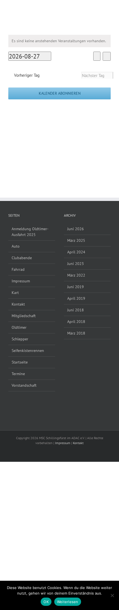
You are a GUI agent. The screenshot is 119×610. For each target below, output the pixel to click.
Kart (15, 292)
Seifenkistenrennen (28, 350)
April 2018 (76, 321)
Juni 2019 (75, 286)
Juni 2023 (75, 263)
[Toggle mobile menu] (108, 8)
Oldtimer (19, 327)
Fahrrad (18, 269)
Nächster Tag (93, 75)
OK (46, 602)
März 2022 (76, 275)
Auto (16, 246)
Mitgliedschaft (24, 315)
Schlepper (20, 338)
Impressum (21, 281)
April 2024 (76, 252)
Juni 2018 (75, 309)
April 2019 (76, 298)
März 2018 (76, 333)
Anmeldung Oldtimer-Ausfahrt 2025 (30, 231)
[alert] (59, 41)
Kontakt (18, 304)
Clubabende (22, 257)
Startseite (20, 362)
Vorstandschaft (24, 385)
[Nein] (112, 595)
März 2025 (76, 240)
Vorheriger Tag (27, 75)
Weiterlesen (67, 602)
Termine (18, 373)
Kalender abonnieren (60, 93)
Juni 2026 (75, 228)
